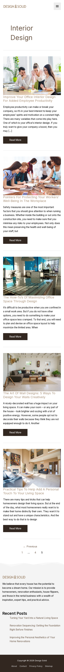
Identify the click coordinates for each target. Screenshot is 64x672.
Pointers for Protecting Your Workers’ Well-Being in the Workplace (31, 199)
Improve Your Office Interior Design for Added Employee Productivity (29, 99)
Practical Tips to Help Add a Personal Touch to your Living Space (31, 491)
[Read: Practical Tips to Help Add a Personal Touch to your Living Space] (32, 467)
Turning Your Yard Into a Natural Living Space (34, 617)
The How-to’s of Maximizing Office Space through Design (28, 299)
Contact (23, 666)
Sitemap (49, 666)
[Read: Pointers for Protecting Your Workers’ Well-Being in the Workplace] (32, 175)
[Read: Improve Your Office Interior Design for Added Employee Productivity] (32, 75)
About (14, 666)
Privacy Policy (35, 666)
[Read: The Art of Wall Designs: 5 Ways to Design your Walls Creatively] (32, 371)
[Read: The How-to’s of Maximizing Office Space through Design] (32, 275)
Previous (30, 546)
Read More (15, 141)
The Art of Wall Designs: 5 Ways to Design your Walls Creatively (29, 395)
